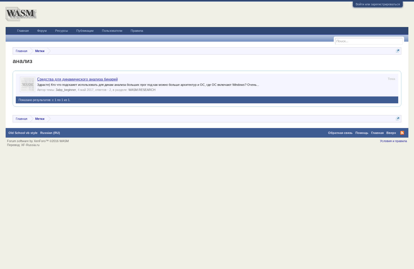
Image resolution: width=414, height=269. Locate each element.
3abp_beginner (66, 89)
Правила (137, 30)
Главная (23, 30)
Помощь (361, 132)
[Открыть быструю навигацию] (398, 51)
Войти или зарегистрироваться (378, 4)
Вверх (391, 132)
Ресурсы (61, 30)
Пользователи (112, 30)
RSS (402, 133)
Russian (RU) (50, 132)
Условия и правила (393, 141)
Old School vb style (22, 132)
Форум (42, 30)
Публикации (85, 30)
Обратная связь (340, 132)
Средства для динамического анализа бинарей (77, 79)
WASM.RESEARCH (141, 89)
